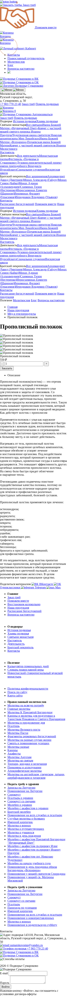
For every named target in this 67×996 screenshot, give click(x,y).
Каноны (12, 750)
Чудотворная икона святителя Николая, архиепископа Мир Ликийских (31, 137)
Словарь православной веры (25, 669)
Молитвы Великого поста (23, 729)
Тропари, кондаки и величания (27, 763)
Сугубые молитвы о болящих (26, 818)
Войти (5, 986)
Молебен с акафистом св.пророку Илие (32, 846)
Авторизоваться (42, 114)
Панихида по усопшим (22, 907)
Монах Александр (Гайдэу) (40, 179)
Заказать (6, 368)
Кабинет (30, 48)
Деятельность (16, 643)
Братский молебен (19, 811)
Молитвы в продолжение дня (26, 722)
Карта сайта (15, 695)
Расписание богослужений (17, 204)
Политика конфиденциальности (27, 688)
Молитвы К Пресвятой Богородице (29, 712)
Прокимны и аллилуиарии (24, 767)
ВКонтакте (46, 584)
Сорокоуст (14, 794)
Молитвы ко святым (20, 760)
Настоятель (7, 152)
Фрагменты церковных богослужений (31, 736)
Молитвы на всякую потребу (25, 705)
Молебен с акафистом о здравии (27, 808)
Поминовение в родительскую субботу (32, 925)
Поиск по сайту (17, 692)
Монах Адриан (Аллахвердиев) (19, 185)
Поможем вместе (45, 27)
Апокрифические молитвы (24, 770)
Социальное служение (31, 169)
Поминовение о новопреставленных (30, 918)
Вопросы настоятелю (20, 68)
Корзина (7, 41)
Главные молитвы (18, 708)
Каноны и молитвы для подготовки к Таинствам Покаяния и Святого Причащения (36, 717)
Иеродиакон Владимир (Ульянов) (36, 197)
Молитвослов (16, 61)
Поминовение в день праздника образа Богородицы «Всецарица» (32, 868)
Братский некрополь (20, 647)
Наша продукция (18, 607)
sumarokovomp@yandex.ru (26, 945)
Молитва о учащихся (20, 832)
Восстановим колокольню (23, 604)
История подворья (24, 121)
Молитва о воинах (19, 825)
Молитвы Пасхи (17, 733)
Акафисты (14, 753)
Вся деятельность (28, 155)
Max (58, 587)
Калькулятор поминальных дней (28, 666)
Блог (10, 65)
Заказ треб (29, 5)
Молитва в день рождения (24, 835)
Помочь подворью (47, 104)
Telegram (40, 587)
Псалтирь (13, 726)
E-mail (4, 973)
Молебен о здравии (19, 804)
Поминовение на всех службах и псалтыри (34, 815)
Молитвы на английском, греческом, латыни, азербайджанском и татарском (36, 776)
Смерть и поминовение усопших (28, 743)
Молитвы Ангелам (19, 757)
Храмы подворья (47, 121)
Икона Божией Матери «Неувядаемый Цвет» (30, 126)
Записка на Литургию (21, 787)
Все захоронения (36, 176)
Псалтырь (13, 904)
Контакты (6, 200)
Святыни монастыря (20, 636)
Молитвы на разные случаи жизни (29, 739)
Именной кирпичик (20, 822)
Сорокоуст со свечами (21, 801)
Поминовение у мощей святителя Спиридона (36, 873)
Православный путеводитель (25, 58)
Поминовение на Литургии (24, 791)
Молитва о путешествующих (25, 828)
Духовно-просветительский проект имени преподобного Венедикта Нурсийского (31, 166)
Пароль (4, 982)
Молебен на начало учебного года (29, 863)
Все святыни (34, 124)
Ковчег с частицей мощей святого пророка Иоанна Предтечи (30, 132)
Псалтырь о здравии (20, 798)
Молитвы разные (18, 746)
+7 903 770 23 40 (10, 104)
